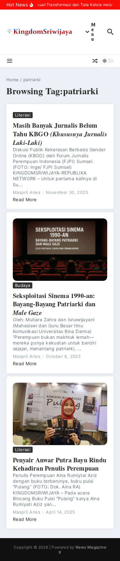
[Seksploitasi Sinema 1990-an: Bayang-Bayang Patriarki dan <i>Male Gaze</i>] (60, 249)
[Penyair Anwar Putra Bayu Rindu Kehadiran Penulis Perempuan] (60, 414)
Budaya (22, 285)
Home (12, 79)
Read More (25, 199)
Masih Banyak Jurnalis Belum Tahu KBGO (60, 134)
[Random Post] (95, 60)
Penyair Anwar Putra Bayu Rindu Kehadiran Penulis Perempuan (59, 464)
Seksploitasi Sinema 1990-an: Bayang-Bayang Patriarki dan (54, 304)
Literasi (22, 114)
